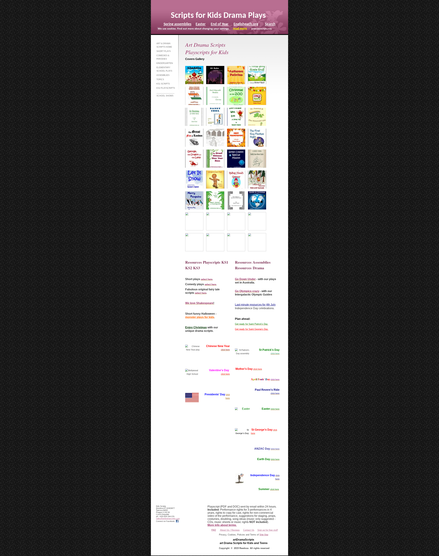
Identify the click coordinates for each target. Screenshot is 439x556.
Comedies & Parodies (162, 57)
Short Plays (163, 51)
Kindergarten (164, 63)
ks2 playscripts (165, 88)
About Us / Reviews (230, 530)
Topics (160, 79)
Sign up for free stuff (267, 530)
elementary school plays (164, 69)
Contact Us (248, 530)
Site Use (263, 534)
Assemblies (162, 75)
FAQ (213, 530)
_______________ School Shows (165, 94)
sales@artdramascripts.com (168, 518)
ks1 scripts (163, 84)
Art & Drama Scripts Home (164, 45)
